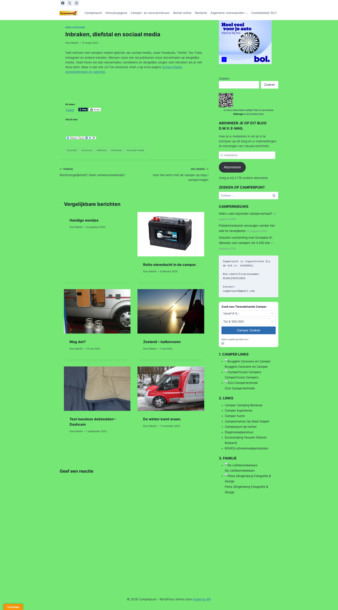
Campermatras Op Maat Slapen (247, 421)
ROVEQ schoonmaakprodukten (246, 448)
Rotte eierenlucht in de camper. (170, 265)
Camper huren (235, 416)
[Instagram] (76, 3)
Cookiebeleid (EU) (264, 13)
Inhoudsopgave (116, 13)
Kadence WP (202, 599)
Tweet (69, 109)
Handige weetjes (84, 220)
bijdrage (238, 114)
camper (72, 150)
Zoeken (224, 78)
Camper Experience (238, 410)
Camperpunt (93, 13)
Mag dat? (78, 342)
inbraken (116, 150)
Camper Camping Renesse (243, 405)
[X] (70, 3)
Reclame (201, 13)
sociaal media (135, 150)
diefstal (102, 150)
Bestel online (182, 13)
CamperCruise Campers (241, 377)
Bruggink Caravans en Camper (246, 366)
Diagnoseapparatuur (239, 432)
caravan (87, 150)
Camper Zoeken (249, 330)
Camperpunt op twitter (241, 426)
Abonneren (232, 167)
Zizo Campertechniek (240, 388)
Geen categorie (75, 27)
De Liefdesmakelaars (240, 470)
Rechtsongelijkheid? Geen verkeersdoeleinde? (92, 172)
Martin (75, 42)
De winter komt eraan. (162, 419)
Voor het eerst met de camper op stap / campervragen (180, 175)
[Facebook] (63, 3)
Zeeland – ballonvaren (162, 342)
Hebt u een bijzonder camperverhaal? (245, 213)
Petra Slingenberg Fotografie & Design (246, 489)
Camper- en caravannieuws (150, 13)
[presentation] (170, 234)
